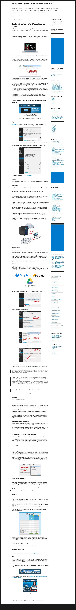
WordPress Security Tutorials (56, 90)
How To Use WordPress (55, 8)
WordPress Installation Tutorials (56, 83)
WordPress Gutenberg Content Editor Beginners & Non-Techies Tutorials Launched (57, 167)
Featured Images (54, 281)
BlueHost (53, 98)
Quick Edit (53, 299)
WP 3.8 (62, 325)
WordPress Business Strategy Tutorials (57, 91)
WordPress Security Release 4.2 (56, 325)
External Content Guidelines (56, 337)
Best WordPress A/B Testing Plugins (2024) (58, 147)
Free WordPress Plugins (55, 338)
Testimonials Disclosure (55, 354)
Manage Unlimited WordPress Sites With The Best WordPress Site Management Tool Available (58, 146)
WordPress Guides (23, 12)
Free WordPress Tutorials (55, 284)
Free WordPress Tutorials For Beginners (57, 199)
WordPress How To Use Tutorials (56, 85)
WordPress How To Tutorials (55, 313)
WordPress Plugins (15, 10)
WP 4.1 (52, 327)
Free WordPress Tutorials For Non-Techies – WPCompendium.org (32, 3)
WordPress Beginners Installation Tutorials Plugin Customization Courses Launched (59, 262)
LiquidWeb (53, 101)
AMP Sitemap (54, 220)
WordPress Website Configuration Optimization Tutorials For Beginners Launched (59, 266)
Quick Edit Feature (58, 299)
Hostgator (53, 99)
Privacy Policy (54, 352)
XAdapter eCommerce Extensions (56, 118)
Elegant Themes (54, 126)
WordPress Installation (36, 8)
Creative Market (54, 125)
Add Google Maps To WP (55, 110)
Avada (53, 124)
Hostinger (53, 100)
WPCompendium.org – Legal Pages (57, 346)
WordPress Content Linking (55, 308)
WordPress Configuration (45, 8)
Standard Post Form (54, 302)
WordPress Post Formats (55, 319)
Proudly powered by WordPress (40, 600)
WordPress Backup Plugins (55, 142)
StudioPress (53, 132)
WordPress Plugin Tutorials (56, 86)
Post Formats (53, 293)
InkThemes (53, 127)
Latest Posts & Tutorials (32, 12)
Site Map (53, 219)
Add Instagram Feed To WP (55, 111)
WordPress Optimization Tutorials (56, 89)
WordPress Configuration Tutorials (57, 84)
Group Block (53, 148)
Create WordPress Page (55, 279)
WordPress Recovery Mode (55, 141)
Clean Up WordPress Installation (56, 276)
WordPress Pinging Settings (56, 316)
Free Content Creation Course (56, 198)
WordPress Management (34, 10)
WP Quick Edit (54, 328)
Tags (58, 302)
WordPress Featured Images (56, 311)
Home (13, 8)
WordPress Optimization (44, 10)
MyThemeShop (54, 129)
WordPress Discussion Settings (56, 310)
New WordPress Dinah (55, 287)
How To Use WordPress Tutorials (56, 205)
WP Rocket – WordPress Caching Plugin (57, 116)
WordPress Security (53, 10)
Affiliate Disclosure (54, 347)
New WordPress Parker (55, 288)
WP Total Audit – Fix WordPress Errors (57, 117)
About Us (53, 215)
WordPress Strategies (15, 12)
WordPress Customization (24, 10)
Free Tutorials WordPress (55, 282)
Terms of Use (54, 353)
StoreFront (53, 131)
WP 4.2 (55, 327)
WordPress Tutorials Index (42, 12)
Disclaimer (53, 349)
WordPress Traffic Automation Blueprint (57, 200)
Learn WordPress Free (61, 285)
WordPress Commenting (55, 307)
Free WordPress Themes (55, 339)
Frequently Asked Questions (56, 218)
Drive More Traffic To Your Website (57, 336)
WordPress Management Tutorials (57, 88)
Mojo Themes (54, 128)
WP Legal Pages (54, 114)
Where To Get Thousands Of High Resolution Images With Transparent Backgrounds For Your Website (57, 154)
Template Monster (54, 133)
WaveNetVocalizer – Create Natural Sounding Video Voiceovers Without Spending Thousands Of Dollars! (57, 158)
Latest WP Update (54, 285)
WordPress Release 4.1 (55, 322)
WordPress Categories (55, 305)
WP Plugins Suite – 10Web (55, 115)
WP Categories (59, 327)
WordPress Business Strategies (56, 211)
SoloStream (53, 130)
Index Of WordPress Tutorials (56, 201)
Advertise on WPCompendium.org (56, 335)
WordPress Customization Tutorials (57, 87)
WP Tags (58, 328)
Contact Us (53, 216)
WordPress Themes (54, 207)
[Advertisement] (58, 51)
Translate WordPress (54, 304)
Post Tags (53, 296)
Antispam (53, 348)
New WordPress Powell (55, 290)
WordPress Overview (27, 8)
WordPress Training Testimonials (56, 217)
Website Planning (19, 8)
